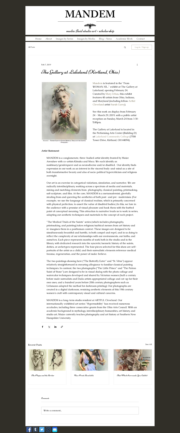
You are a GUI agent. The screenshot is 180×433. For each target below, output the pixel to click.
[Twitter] (41, 429)
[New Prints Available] (90, 360)
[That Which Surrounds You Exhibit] (133, 360)
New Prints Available (84, 375)
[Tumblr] (35, 429)
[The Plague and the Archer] (47, 360)
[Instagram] (48, 429)
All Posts (31, 47)
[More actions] (137, 64)
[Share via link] (62, 327)
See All (148, 344)
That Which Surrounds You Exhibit (132, 375)
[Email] (54, 429)
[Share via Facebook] (42, 327)
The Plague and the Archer (42, 375)
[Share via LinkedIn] (55, 327)
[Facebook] (28, 429)
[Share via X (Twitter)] (49, 327)
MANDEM (90, 15)
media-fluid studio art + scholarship (90, 30)
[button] (125, 47)
